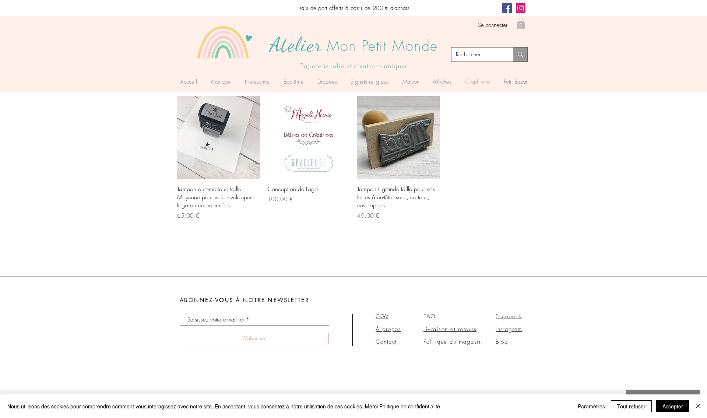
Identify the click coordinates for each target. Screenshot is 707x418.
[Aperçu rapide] (218, 137)
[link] (520, 23)
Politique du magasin (452, 341)
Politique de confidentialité (409, 406)
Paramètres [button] (591, 406)
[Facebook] (507, 8)
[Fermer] (698, 406)
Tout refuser (631, 406)
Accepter (672, 406)
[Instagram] (520, 8)
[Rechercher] (520, 55)
